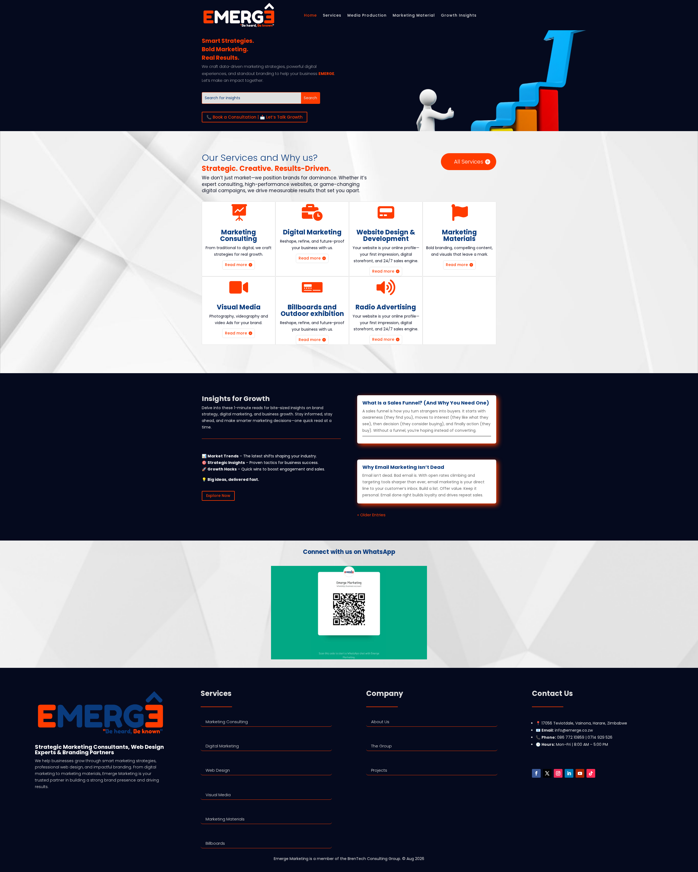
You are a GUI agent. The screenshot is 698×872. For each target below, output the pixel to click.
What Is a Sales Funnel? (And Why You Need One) (425, 402)
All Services (468, 161)
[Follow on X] (547, 773)
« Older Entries (371, 515)
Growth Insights (459, 15)
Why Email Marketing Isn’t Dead (403, 467)
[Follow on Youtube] (580, 773)
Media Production (367, 15)
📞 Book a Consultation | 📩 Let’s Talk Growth (254, 117)
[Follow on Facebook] (536, 773)
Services (332, 15)
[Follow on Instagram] (558, 773)
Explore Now (218, 495)
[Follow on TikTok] (590, 773)
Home (310, 15)
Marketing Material (414, 15)
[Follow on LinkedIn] (569, 773)
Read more (236, 264)
